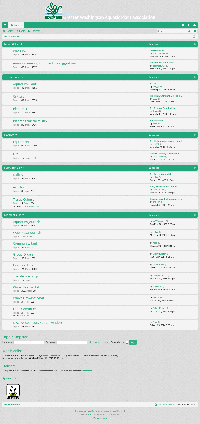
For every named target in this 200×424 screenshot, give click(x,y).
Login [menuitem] (190, 26)
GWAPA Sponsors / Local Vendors (38, 323)
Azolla (153, 83)
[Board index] (100, 11)
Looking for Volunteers (162, 62)
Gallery (18, 175)
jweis (26, 315)
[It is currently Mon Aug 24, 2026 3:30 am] (194, 37)
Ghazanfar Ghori (32, 206)
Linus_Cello (158, 189)
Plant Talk (20, 109)
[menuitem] (183, 25)
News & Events (14, 44)
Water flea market (26, 287)
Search (9, 31)
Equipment (21, 142)
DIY (15, 154)
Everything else (14, 168)
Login (22, 31)
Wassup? (19, 51)
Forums (18, 25)
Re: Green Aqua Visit (160, 174)
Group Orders (23, 254)
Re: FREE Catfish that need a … (166, 96)
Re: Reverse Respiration (162, 108)
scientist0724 (159, 53)
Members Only (14, 215)
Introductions (23, 265)
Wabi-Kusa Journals (27, 233)
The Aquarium (13, 77)
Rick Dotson (159, 156)
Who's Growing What (28, 298)
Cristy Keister (159, 254)
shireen (156, 202)
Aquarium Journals (27, 222)
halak (155, 177)
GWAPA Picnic (157, 50)
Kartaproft (86, 371)
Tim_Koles (158, 86)
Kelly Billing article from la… (164, 186)
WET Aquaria (159, 221)
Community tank (25, 243)
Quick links (6, 26)
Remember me (118, 342)
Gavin (156, 111)
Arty (89, 414)
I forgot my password (99, 342)
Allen (155, 123)
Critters (18, 96)
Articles (18, 187)
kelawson (157, 286)
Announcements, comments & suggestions (45, 63)
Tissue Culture (23, 199)
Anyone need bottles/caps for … (166, 199)
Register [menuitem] (195, 26)
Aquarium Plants (25, 84)
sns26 (156, 144)
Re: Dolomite (156, 120)
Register (35, 31)
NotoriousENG (160, 275)
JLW (155, 99)
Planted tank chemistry (30, 121)
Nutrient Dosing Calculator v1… (166, 153)
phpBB (90, 411)
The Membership (25, 276)
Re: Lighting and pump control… (167, 141)
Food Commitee (25, 309)
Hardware (10, 135)
